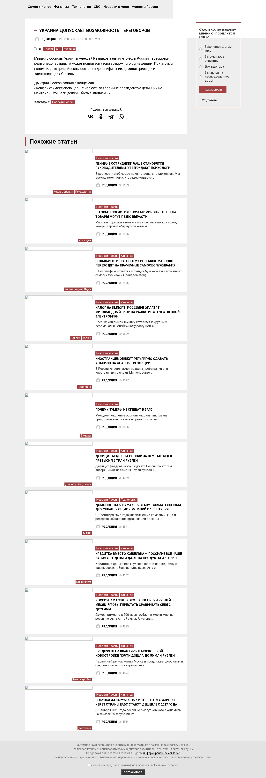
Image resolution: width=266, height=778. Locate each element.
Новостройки (82, 679)
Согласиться (133, 772)
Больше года (214, 66)
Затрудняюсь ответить (214, 59)
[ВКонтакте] (90, 116)
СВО (97, 7)
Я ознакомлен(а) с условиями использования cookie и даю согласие (134, 765)
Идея (87, 289)
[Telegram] (111, 116)
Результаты (209, 100)
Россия (49, 49)
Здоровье (84, 387)
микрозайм (83, 582)
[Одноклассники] (101, 116)
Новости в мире (116, 7)
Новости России (145, 7)
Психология (83, 191)
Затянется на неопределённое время (217, 77)
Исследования (63, 191)
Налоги (75, 338)
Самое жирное (39, 7)
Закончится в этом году (218, 49)
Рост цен (85, 240)
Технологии (81, 7)
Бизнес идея (73, 289)
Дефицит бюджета (78, 484)
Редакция (48, 39)
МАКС (87, 533)
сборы (86, 338)
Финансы (61, 7)
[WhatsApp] (121, 116)
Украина (69, 49)
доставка (84, 728)
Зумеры (86, 435)
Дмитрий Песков (48, 83)
